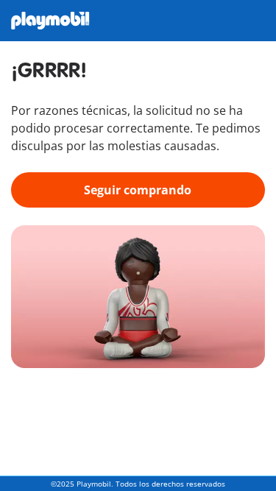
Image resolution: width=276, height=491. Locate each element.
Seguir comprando (137, 190)
